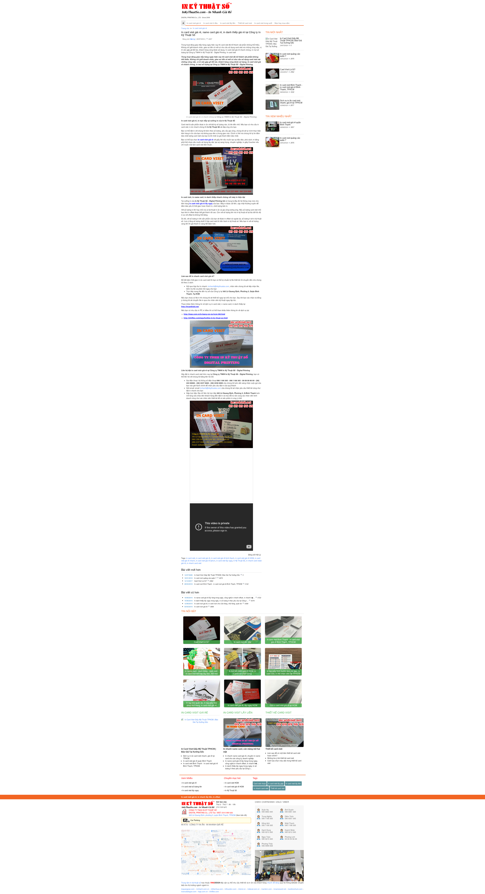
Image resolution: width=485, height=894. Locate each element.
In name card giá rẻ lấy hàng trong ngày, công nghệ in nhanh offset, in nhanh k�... (224, 597)
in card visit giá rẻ (203, 558)
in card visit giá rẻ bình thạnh (222, 558)
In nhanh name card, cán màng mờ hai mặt (241, 750)
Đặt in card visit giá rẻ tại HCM (283, 705)
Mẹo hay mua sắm (282, 23)
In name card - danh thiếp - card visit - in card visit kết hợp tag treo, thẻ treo (201, 672)
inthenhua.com (217, 889)
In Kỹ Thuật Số (239, 560)
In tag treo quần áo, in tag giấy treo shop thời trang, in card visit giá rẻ (201, 704)
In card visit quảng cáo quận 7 (205, 578)
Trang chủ (185, 28)
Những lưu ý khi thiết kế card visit (280, 758)
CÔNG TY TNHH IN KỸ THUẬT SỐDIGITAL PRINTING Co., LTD (203, 811)
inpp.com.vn (203, 891)
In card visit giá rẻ (194, 23)
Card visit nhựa (260, 783)
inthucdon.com (230, 889)
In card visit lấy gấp (275, 783)
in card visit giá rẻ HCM (244, 558)
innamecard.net (280, 889)
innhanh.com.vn (202, 889)
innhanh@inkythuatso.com (218, 286)
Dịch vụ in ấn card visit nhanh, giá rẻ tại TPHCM (291, 102)
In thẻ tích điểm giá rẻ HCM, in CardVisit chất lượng (242, 672)
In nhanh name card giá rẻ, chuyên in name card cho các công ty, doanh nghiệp (242, 757)
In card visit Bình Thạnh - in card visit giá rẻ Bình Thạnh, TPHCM (218, 584)
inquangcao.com (188, 889)
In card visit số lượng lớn (192, 786)
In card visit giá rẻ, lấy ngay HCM (242, 705)
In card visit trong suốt (263, 23)
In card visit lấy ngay (190, 790)
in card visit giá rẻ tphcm (205, 560)
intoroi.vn (242, 889)
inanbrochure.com (295, 889)
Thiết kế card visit (245, 23)
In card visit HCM (232, 782)
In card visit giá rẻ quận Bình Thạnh (290, 123)
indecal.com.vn (254, 889)
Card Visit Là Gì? (200, 581)
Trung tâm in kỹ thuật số (191, 882)
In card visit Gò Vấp (242, 642)
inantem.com (266, 889)
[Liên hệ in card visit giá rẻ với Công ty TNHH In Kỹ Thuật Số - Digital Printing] (221, 424)
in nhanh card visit (194, 563)
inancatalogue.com (188, 891)
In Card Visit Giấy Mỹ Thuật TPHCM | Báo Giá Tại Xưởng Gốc (217, 575)
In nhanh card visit (261, 788)
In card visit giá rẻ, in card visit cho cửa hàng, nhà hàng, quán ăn (218, 603)
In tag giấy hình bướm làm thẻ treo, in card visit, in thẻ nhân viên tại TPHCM (283, 672)
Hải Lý (193, 39)
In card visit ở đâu (210, 23)
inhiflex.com (214, 891)
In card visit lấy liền (227, 23)
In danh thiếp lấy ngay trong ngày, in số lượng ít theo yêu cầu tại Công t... (221, 600)
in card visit (190, 558)
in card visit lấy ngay (224, 560)
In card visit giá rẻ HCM (234, 786)
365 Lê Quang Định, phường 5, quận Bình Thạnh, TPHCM (212, 815)
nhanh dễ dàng (273, 882)
